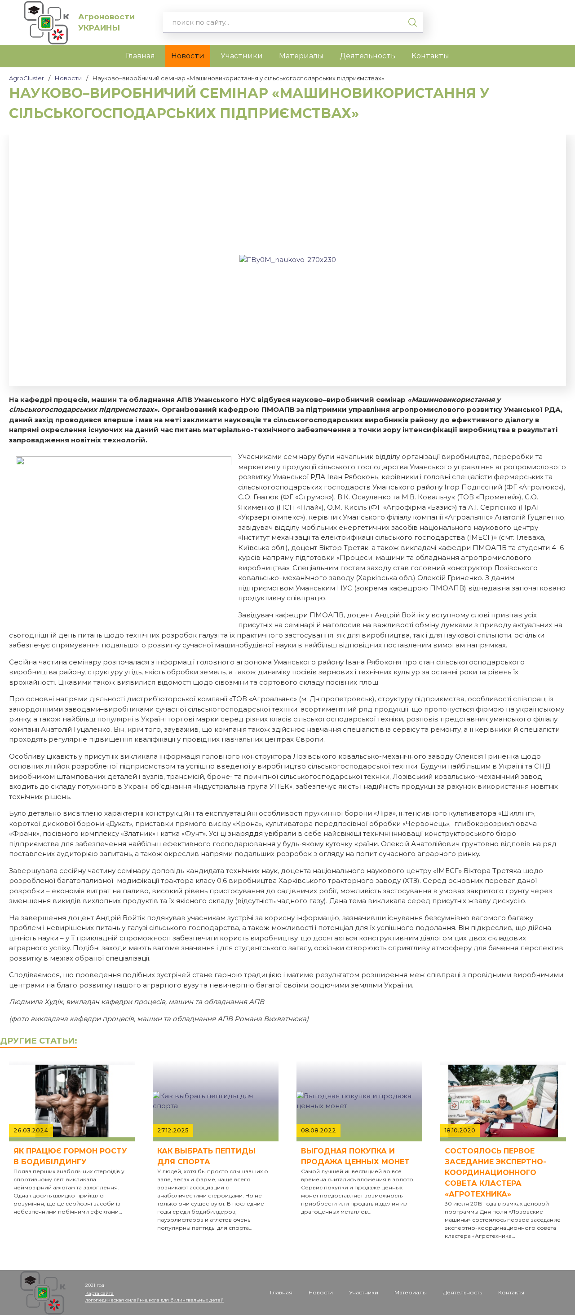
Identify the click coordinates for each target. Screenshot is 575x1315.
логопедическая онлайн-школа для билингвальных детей (154, 1300)
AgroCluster (26, 78)
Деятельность (367, 56)
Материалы (301, 56)
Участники (242, 56)
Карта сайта (99, 1293)
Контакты (430, 56)
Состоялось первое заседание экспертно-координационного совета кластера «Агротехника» (495, 1172)
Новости (187, 56)
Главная (140, 56)
